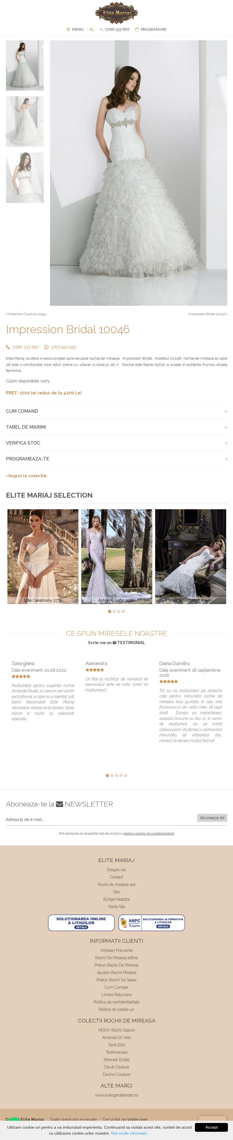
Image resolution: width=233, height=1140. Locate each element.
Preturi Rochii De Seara (116, 980)
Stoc (116, 892)
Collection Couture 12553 (26, 314)
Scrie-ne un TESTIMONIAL (116, 642)
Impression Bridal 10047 (207, 314)
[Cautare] (92, 29)
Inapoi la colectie (27, 475)
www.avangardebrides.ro (116, 1095)
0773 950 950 (63, 347)
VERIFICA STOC (23, 443)
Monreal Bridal (117, 1059)
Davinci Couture (116, 1074)
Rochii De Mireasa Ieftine (116, 957)
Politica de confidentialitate (117, 1002)
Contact (116, 877)
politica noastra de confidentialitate (148, 833)
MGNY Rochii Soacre (116, 1030)
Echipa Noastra (116, 899)
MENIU (77, 29)
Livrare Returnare (116, 994)
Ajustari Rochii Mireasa (116, 972)
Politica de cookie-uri (116, 1009)
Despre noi (116, 869)
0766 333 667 (117, 29)
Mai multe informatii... (130, 1133)
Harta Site (116, 906)
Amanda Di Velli (116, 1037)
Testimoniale (117, 1052)
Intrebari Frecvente (117, 950)
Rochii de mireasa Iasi (117, 884)
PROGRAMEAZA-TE (27, 459)
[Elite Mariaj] (116, 13)
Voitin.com (137, 1119)
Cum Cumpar (116, 987)
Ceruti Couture (116, 1067)
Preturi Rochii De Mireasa (116, 965)
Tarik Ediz (116, 1045)
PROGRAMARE (153, 29)
